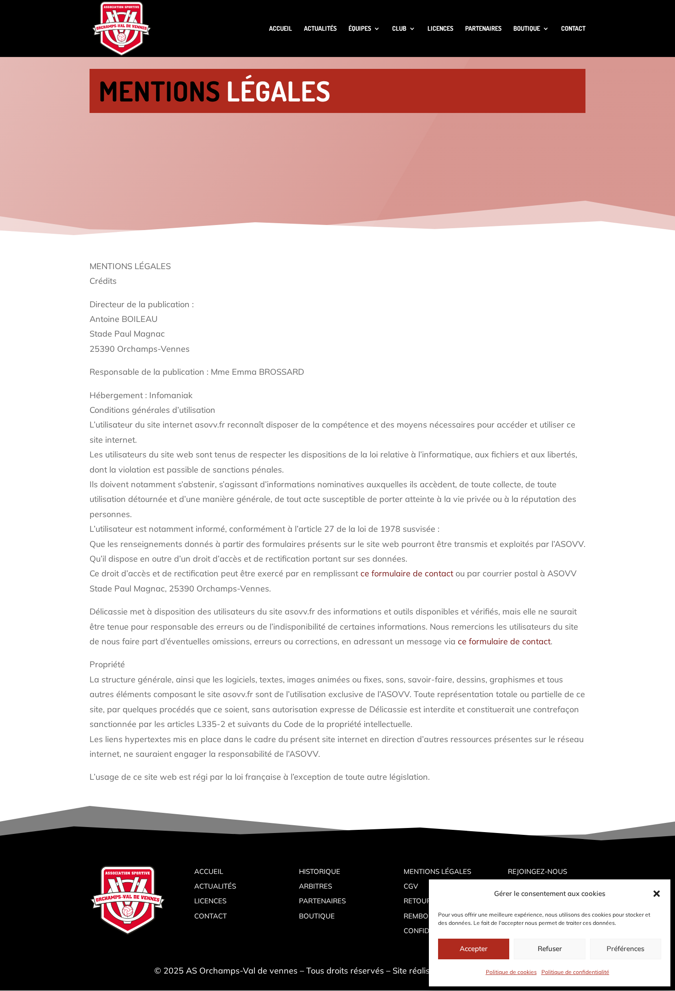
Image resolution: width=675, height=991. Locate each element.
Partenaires (322, 900)
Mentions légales (437, 871)
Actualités (215, 886)
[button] (656, 893)
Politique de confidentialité (575, 971)
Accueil (208, 871)
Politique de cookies (511, 971)
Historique (319, 871)
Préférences (625, 948)
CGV (411, 886)
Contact (210, 916)
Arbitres (315, 886)
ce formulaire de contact (406, 573)
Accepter (474, 948)
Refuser (550, 948)
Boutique (317, 916)
